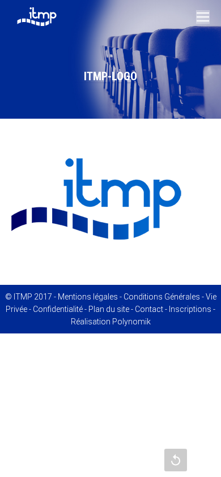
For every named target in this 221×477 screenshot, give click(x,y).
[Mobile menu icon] (203, 17)
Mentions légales (88, 296)
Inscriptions (190, 309)
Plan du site (108, 309)
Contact (149, 309)
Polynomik (131, 321)
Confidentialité (58, 309)
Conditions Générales (162, 296)
